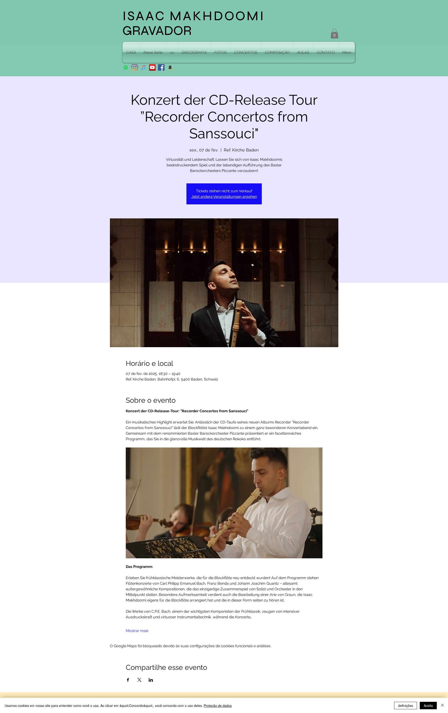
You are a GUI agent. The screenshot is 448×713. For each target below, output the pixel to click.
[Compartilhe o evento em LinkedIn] (151, 680)
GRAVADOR (157, 31)
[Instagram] (134, 67)
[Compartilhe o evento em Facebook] (128, 680)
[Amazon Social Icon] (170, 67)
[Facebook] (161, 67)
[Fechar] (442, 705)
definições (405, 705)
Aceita (428, 705)
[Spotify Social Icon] (125, 67)
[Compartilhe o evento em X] (139, 680)
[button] (334, 33)
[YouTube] (152, 67)
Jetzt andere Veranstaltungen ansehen (224, 196)
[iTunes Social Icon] (143, 67)
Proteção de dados (218, 705)
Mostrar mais (137, 631)
